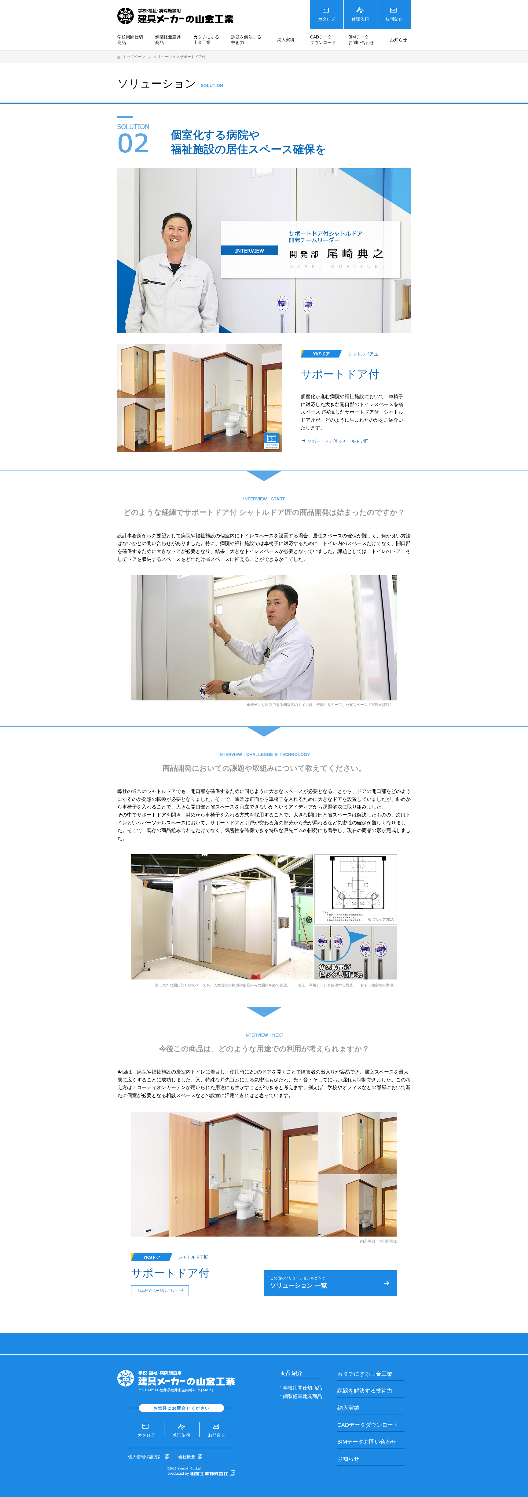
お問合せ (393, 18)
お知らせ (398, 39)
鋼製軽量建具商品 (168, 40)
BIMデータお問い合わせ (361, 40)
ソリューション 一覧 (299, 1282)
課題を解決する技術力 (246, 40)
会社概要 (186, 1456)
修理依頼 (360, 18)
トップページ (134, 57)
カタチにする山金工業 (206, 40)
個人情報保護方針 (145, 1456)
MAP (207, 1390)
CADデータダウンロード (323, 40)
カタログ (326, 18)
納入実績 (285, 39)
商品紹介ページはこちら (158, 1290)
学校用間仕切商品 (130, 40)
